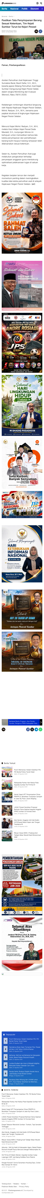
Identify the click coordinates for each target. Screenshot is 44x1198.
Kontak (23, 1184)
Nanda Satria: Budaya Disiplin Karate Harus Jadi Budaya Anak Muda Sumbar (24, 1072)
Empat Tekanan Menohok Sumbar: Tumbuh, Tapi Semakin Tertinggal (21, 1126)
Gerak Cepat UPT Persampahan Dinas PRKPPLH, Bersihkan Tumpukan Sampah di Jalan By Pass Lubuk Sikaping (28, 796)
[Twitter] (32, 729)
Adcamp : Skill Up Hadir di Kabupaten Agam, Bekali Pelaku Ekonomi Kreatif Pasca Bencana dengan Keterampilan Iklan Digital (22, 1148)
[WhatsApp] (40, 729)
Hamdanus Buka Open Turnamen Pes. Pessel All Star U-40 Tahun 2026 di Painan (24, 1048)
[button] (37, 3)
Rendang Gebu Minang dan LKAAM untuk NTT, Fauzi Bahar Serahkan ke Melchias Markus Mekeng (23, 1081)
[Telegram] (36, 729)
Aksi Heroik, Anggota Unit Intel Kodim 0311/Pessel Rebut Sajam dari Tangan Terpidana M (27, 822)
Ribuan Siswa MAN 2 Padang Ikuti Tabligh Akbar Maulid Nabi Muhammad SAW (27, 835)
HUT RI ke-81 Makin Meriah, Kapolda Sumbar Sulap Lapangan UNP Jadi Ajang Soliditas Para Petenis (19, 1156)
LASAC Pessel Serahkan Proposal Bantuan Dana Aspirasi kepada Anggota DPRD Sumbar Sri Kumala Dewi (27, 809)
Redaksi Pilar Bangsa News (9, 30)
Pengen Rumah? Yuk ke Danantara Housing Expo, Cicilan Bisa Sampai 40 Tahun (21, 1164)
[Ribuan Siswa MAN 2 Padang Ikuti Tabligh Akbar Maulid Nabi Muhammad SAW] (7, 836)
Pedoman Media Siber (9, 1186)
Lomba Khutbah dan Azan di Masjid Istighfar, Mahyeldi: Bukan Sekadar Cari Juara (24, 1064)
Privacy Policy (24, 1186)
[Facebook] (28, 729)
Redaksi (16, 1184)
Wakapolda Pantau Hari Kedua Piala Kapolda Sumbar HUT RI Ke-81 (21, 1103)
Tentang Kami (6, 1184)
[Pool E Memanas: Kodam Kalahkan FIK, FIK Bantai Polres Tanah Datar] (7, 771)
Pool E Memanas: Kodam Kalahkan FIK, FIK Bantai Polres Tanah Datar (24, 1040)
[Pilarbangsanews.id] (9, 3)
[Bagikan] (40, 31)
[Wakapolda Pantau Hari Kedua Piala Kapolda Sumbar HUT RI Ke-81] (7, 784)
